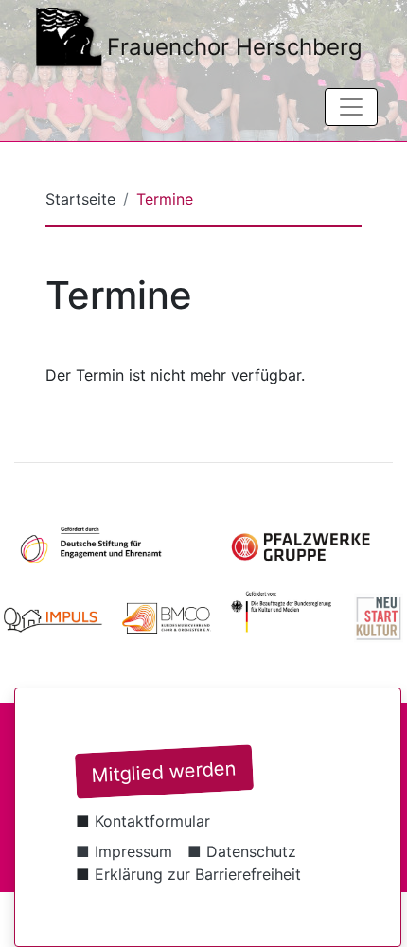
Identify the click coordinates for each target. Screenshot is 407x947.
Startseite (80, 198)
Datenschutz (251, 851)
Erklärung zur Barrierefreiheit (198, 874)
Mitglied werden (164, 772)
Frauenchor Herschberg (235, 47)
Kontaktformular (152, 821)
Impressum (133, 851)
